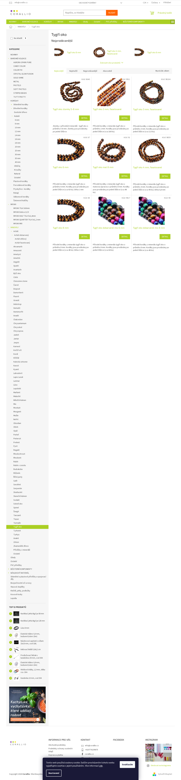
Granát (16, 300)
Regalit (16, 450)
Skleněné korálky (20, 104)
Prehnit (16, 442)
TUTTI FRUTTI (19, 97)
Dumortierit (18, 292)
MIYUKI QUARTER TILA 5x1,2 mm (26, 219)
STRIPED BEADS (20, 93)
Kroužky (17, 169)
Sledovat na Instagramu (161, 765)
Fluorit (16, 296)
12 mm (17, 131)
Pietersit (17, 438)
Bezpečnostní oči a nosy (21, 583)
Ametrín (16, 258)
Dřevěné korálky (20, 108)
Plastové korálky (20, 181)
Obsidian (17, 423)
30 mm (17, 154)
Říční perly (17, 477)
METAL (16, 81)
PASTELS (17, 85)
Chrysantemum (19, 323)
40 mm (17, 162)
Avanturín (17, 269)
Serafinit (17, 484)
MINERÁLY (15, 227)
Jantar (16, 338)
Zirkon (16, 542)
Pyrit (15, 446)
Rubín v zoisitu (19, 465)
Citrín (15, 277)
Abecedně (107, 71)
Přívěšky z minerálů (21, 550)
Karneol (16, 346)
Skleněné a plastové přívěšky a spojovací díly (28, 578)
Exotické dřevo (20, 112)
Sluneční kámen (20, 496)
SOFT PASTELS (19, 89)
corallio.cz (89, 754)
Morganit (17, 411)
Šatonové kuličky (20, 200)
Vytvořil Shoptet (165, 774)
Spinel (16, 507)
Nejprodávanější (90, 71)
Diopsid (16, 289)
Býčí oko (17, 273)
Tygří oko (17, 526)
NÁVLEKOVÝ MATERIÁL (20, 573)
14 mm (17, 135)
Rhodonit (17, 457)
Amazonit (17, 250)
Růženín (16, 473)
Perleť (16, 434)
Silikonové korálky (21, 196)
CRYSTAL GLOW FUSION (23, 73)
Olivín (15, 427)
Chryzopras (18, 331)
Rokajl (16, 193)
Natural (17, 173)
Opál (15, 430)
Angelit (16, 262)
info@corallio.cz (92, 745)
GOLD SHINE (18, 77)
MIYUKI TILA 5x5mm (21, 208)
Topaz (16, 519)
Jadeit (16, 334)
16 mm (17, 139)
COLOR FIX (17, 70)
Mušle (15, 415)
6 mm (17, 120)
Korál (15, 354)
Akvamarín (17, 246)
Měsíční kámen (19, 400)
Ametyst (17, 254)
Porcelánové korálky (22, 185)
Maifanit (16, 392)
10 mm (17, 127)
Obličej (17, 166)
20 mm (17, 146)
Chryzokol (17, 327)
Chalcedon (17, 319)
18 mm (17, 143)
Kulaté (17, 116)
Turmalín (17, 523)
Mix (14, 404)
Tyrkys (16, 534)
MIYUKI (13, 204)
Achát (15, 231)
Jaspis (16, 342)
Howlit (16, 315)
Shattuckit (17, 492)
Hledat (111, 12)
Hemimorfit (18, 311)
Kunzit (16, 365)
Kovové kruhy (16, 594)
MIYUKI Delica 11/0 (21, 212)
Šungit (16, 511)
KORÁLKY (14, 100)
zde (101, 765)
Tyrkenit (17, 530)
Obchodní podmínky (87, 3)
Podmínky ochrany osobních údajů (61, 750)
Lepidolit (17, 388)
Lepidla (14, 598)
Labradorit (17, 373)
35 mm (17, 158)
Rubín (15, 461)
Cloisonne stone (20, 281)
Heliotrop (17, 304)
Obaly (13, 557)
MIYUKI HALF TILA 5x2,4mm (24, 216)
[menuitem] (12, 21)
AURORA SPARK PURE (22, 62)
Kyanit (16, 369)
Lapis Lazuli (18, 377)
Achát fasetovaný (22, 242)
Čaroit (16, 285)
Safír (15, 480)
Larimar (16, 381)
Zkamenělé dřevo (21, 546)
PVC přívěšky (16, 565)
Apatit (16, 265)
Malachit (16, 396)
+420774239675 (91, 749)
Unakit (16, 538)
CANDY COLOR (19, 66)
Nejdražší (73, 71)
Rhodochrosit (19, 454)
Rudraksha (17, 469)
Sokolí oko (17, 503)
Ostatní (17, 177)
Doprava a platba (56, 755)
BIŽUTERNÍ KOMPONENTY (21, 569)
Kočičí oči (17, 350)
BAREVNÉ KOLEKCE (18, 58)
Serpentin (17, 488)
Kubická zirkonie (20, 361)
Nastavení (54, 773)
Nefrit (15, 419)
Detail (84, 118)
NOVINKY (14, 54)
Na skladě (20, 38)
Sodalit (16, 500)
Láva (15, 384)
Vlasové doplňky (18, 586)
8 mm (17, 123)
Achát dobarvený (21, 235)
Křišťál (16, 358)
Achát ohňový (20, 239)
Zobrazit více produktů (110, 62)
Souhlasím (127, 764)
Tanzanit (17, 515)
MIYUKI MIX (17, 223)
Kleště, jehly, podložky (20, 590)
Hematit (16, 308)
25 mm (17, 150)
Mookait (16, 407)
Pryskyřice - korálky (21, 189)
